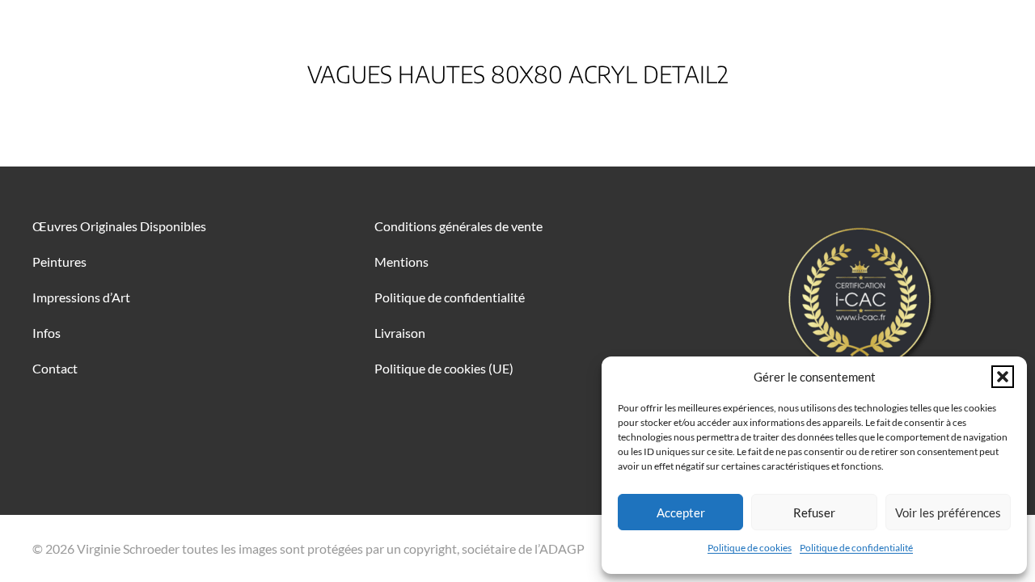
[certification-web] (859, 299)
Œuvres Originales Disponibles (119, 226)
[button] (1003, 377)
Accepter (681, 512)
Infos (46, 332)
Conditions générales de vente (458, 226)
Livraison (399, 332)
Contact (55, 368)
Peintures (59, 261)
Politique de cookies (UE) (443, 368)
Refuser (814, 512)
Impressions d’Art (81, 297)
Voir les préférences (948, 512)
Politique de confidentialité (856, 548)
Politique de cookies (750, 548)
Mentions (401, 261)
